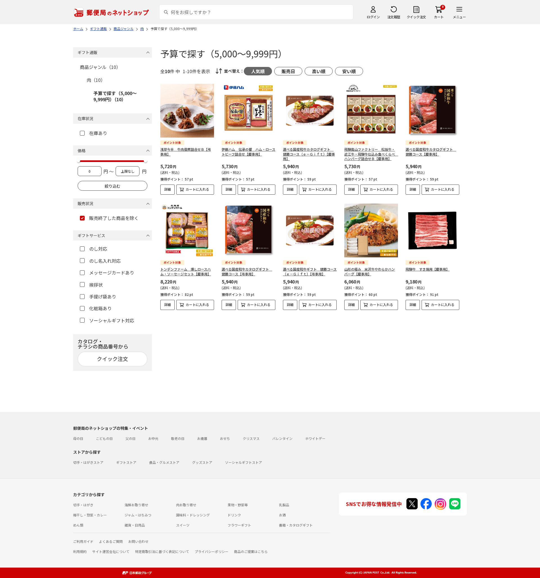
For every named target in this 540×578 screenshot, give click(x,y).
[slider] (78, 160)
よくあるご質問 (111, 541)
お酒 (282, 514)
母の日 (78, 438)
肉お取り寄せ (186, 504)
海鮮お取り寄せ (136, 504)
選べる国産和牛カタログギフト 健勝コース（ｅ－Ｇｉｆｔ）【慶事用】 (309, 154)
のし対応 (98, 248)
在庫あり (98, 133)
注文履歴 (393, 16)
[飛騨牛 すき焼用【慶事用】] (432, 230)
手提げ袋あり (102, 296)
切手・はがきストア (88, 462)
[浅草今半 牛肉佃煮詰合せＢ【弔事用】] (187, 111)
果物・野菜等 (238, 504)
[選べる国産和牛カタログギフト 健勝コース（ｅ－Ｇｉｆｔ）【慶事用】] (310, 111)
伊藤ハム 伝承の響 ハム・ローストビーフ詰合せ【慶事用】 (248, 151)
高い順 (318, 71)
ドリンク (234, 514)
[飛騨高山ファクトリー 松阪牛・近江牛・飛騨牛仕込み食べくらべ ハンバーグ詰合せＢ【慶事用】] (371, 111)
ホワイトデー (315, 438)
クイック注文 (416, 16)
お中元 (153, 438)
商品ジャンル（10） (100, 67)
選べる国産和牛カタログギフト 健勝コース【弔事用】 (247, 271)
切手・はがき (83, 504)
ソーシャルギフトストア (243, 462)
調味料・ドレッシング (193, 514)
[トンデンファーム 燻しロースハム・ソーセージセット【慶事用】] (187, 230)
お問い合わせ (138, 541)
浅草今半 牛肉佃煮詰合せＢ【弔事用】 (185, 151)
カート (439, 16)
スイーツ (183, 525)
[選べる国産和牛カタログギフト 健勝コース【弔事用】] (248, 230)
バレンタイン (282, 438)
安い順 (349, 71)
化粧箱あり (100, 308)
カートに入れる (197, 189)
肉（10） (96, 80)
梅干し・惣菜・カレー (90, 514)
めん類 (78, 525)
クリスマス (251, 438)
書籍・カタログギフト (296, 525)
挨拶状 (96, 284)
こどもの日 (104, 438)
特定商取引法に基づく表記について (162, 551)
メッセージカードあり (111, 272)
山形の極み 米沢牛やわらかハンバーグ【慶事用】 (369, 271)
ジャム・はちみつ (138, 514)
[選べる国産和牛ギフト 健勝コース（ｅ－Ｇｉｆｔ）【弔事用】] (310, 230)
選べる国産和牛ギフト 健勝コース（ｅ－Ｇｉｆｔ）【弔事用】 (310, 271)
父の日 (130, 438)
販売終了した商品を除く (114, 218)
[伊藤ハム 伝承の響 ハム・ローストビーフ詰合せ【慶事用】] (248, 111)
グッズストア (202, 462)
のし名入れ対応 (105, 260)
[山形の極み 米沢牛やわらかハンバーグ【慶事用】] (371, 230)
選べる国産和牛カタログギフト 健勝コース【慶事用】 (431, 151)
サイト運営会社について (110, 551)
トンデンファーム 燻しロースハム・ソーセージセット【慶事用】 (185, 271)
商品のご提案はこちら (251, 551)
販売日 (288, 71)
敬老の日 (177, 438)
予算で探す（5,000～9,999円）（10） (115, 96)
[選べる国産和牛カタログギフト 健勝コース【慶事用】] (432, 111)
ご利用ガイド (83, 541)
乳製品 (284, 504)
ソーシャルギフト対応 (111, 320)
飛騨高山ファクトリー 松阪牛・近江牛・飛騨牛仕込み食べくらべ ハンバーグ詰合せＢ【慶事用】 (371, 154)
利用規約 (80, 551)
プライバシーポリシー (211, 551)
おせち (225, 438)
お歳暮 (202, 438)
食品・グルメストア (164, 462)
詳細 (167, 189)
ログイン (373, 16)
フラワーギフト (239, 525)
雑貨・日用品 (135, 525)
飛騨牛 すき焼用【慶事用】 (427, 269)
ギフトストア (126, 462)
